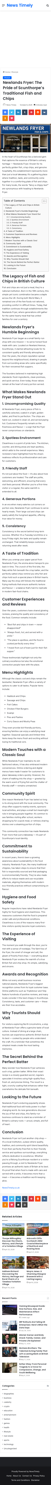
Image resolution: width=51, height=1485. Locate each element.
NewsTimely (34, 1471)
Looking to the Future (16, 265)
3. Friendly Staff (16, 223)
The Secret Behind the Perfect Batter (23, 262)
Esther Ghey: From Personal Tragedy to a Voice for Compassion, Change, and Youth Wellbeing (32, 1368)
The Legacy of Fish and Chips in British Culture (22, 206)
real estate (8, 1436)
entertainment (10, 1415)
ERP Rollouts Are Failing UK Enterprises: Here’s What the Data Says (33, 1325)
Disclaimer (35, 1480)
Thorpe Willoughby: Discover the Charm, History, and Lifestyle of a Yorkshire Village (12, 1242)
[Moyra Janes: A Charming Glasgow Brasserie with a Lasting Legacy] (38, 1262)
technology (9, 1444)
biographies (9, 1394)
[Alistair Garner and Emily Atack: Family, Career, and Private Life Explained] (9, 1339)
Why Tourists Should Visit (18, 259)
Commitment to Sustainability (19, 247)
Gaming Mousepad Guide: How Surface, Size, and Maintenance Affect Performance (32, 1310)
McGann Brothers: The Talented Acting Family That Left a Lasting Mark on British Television (33, 1352)
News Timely (11, 105)
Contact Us (27, 1476)
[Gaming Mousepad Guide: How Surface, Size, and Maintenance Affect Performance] (9, 1310)
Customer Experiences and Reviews (21, 234)
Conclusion (11, 268)
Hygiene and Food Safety (18, 250)
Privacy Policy (39, 1476)
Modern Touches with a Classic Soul (21, 240)
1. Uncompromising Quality (19, 217)
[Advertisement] (25, 40)
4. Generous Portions (18, 225)
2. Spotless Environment (19, 220)
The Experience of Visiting (17, 253)
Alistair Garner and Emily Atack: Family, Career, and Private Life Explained (32, 1338)
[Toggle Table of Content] (43, 201)
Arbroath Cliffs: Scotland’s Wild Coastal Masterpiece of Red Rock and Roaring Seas (37, 1243)
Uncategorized (10, 1448)
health (6, 1427)
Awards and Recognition (17, 256)
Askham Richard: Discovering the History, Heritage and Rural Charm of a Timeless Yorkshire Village (13, 1278)
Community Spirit (13, 243)
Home (7, 72)
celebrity (7, 1402)
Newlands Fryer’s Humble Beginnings (22, 211)
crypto (7, 1406)
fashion (7, 1419)
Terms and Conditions (20, 1480)
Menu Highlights (13, 237)
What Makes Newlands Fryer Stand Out (23, 214)
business (7, 1398)
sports (6, 1440)
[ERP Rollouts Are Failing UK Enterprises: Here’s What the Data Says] (9, 1326)
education (8, 1410)
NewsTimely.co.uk (11, 1187)
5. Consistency (16, 228)
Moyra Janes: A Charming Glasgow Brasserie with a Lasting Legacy (36, 1275)
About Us (17, 1476)
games (7, 1423)
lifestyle (15, 72)
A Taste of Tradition (14, 231)
